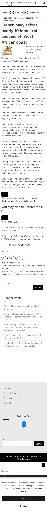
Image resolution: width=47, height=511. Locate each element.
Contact (7, 403)
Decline (23, 506)
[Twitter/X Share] (9, 258)
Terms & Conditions (12, 393)
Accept (23, 498)
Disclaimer (8, 398)
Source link (6, 251)
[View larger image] (4, 194)
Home (4, 12)
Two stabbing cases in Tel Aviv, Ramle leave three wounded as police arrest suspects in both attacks (21, 327)
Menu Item (8, 476)
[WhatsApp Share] (21, 258)
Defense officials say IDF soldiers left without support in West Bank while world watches (23, 317)
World (17, 12)
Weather (7, 388)
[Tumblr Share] (15, 258)
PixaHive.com (23, 459)
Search (7, 283)
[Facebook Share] (3, 258)
